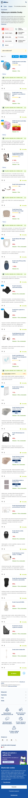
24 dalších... (14, 673)
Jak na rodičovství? (7, 50)
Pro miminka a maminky (20, 6)
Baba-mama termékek (12, 686)
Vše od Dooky (4, 9)
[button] (14, 692)
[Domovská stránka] (1, 6)
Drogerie (10, 6)
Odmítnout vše (14, 795)
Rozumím (14, 787)
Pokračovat (3, 24)
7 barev (4, 221)
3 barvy (4, 74)
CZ (3, 747)
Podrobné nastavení (14, 791)
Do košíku (24, 88)
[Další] (24, 673)
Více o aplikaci (7, 762)
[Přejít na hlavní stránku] (4, 2)
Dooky (5, 6)
